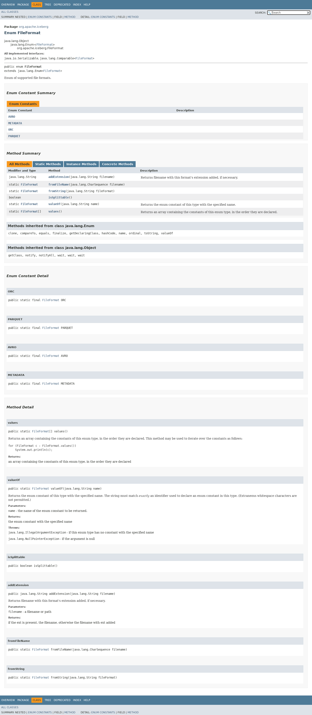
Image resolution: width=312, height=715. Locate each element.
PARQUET (14, 136)
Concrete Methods (117, 164)
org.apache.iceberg (33, 26)
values (53, 211)
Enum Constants (40, 16)
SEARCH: (260, 12)
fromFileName (58, 184)
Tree (48, 4)
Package (23, 4)
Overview (8, 4)
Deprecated (62, 4)
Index (77, 4)
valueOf (54, 204)
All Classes (9, 11)
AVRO (11, 116)
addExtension (58, 177)
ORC (10, 129)
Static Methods (48, 164)
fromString (56, 191)
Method (69, 16)
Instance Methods (81, 164)
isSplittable (58, 197)
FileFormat (44, 44)
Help (87, 4)
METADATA (15, 123)
